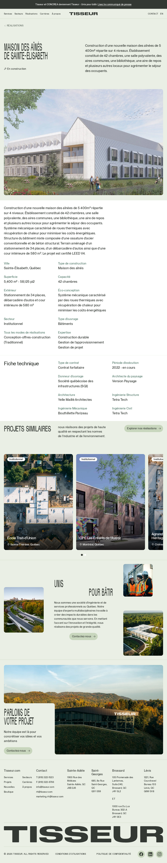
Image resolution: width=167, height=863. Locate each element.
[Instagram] (159, 854)
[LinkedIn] (150, 854)
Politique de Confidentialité (114, 854)
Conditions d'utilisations (70, 854)
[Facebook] (141, 854)
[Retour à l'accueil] (83, 14)
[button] (82, 555)
